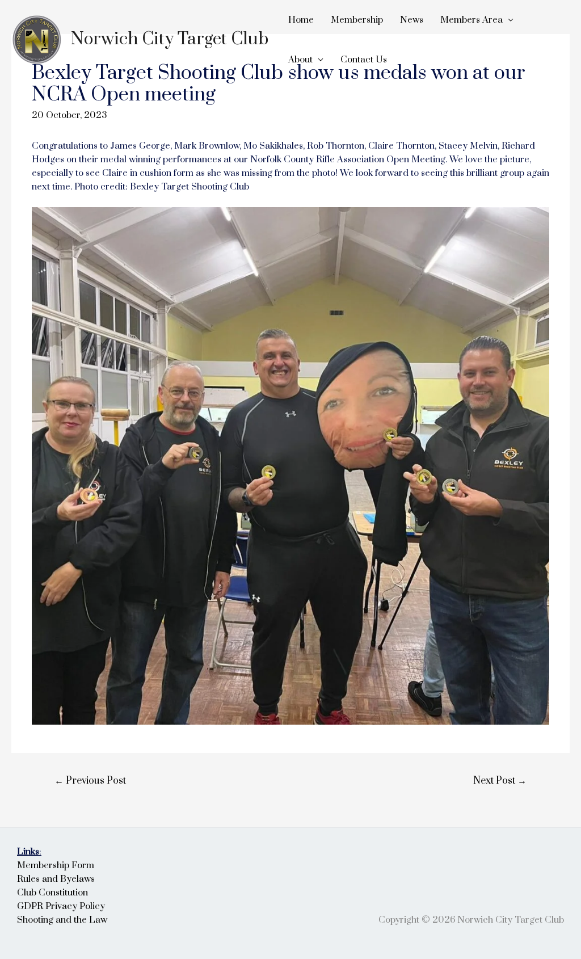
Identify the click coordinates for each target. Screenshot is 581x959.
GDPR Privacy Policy (61, 906)
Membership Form (55, 865)
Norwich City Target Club (169, 39)
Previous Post (90, 781)
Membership (357, 20)
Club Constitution (52, 892)
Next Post (500, 781)
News (411, 20)
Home (301, 20)
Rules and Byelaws (56, 879)
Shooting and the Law (62, 920)
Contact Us (363, 59)
